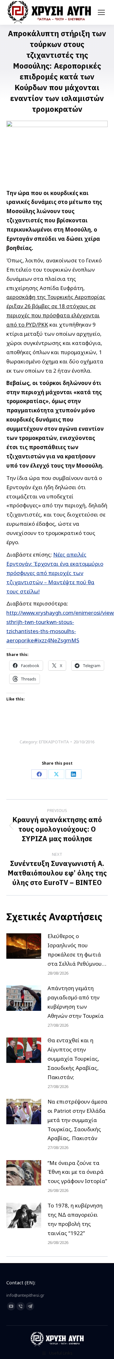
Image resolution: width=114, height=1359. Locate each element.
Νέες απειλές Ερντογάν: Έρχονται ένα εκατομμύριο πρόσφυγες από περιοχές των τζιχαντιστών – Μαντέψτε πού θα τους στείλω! (54, 573)
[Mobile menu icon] (101, 12)
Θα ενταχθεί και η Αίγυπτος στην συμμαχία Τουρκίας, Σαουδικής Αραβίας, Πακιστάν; (73, 1059)
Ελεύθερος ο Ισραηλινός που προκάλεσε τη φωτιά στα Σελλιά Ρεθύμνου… (77, 949)
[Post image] (23, 946)
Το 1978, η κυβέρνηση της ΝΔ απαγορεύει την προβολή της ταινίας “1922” (75, 1219)
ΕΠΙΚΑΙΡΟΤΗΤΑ (54, 742)
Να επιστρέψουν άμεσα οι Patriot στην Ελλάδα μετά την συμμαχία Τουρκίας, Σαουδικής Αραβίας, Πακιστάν (77, 1120)
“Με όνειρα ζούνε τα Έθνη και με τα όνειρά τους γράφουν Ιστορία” (77, 1172)
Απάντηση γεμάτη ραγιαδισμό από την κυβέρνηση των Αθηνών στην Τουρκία (76, 1001)
